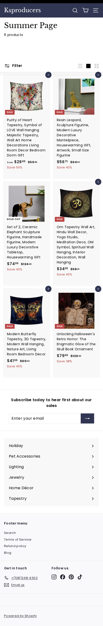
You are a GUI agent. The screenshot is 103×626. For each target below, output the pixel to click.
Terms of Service (18, 539)
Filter (16, 65)
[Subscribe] (87, 418)
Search (10, 533)
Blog (7, 552)
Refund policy (15, 546)
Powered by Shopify (20, 616)
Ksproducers (22, 10)
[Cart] (85, 10)
